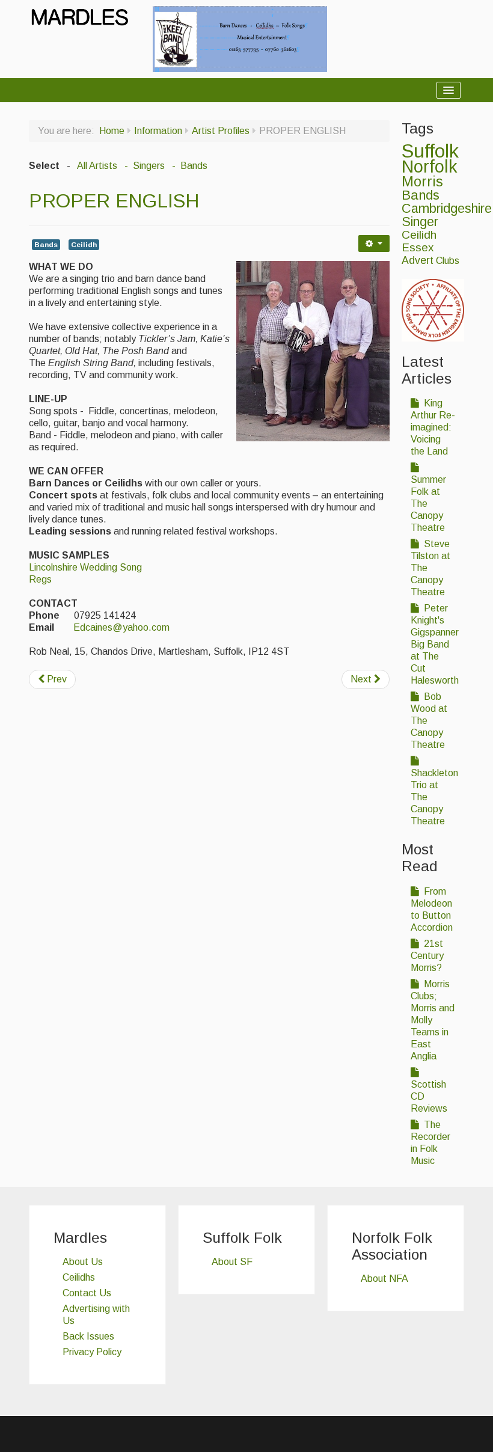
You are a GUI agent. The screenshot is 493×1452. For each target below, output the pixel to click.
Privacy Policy (92, 1352)
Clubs (447, 261)
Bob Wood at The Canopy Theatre (429, 720)
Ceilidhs (79, 1277)
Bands (46, 244)
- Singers (143, 166)
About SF (232, 1262)
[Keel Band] (240, 38)
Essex (417, 247)
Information (158, 131)
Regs (40, 579)
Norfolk (430, 166)
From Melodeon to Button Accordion (432, 909)
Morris (422, 181)
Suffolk (430, 151)
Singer (420, 222)
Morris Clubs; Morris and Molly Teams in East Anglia (433, 1020)
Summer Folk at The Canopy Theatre (428, 503)
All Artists (97, 166)
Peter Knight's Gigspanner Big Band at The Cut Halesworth (435, 644)
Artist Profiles (221, 131)
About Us (83, 1262)
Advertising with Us (96, 1314)
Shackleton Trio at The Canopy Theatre (434, 797)
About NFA (384, 1278)
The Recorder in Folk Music (430, 1143)
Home (111, 131)
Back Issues (88, 1336)
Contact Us (87, 1293)
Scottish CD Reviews (429, 1096)
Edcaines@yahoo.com (121, 627)
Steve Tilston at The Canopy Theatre (430, 568)
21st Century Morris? (427, 956)
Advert (417, 260)
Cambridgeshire (447, 208)
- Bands (188, 166)
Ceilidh (84, 244)
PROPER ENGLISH (114, 201)
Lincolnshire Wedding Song (85, 567)
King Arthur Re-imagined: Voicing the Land (433, 427)
